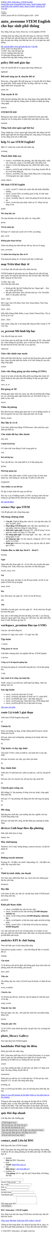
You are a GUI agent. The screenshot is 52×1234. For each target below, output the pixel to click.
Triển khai (21, 1220)
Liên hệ (38, 1220)
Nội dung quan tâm (8, 1203)
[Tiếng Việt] (2, 11)
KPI (26, 1220)
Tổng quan (5, 1220)
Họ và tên (4, 1185)
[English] (4, 11)
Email (3, 1190)
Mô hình (13, 1220)
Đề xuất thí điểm (7, 46)
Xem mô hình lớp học (22, 46)
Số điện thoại (6, 1192)
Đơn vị (3, 1187)
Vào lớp (4, 9)
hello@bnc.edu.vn (19, 1165)
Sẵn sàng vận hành (8, 707)
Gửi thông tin (6, 1206)
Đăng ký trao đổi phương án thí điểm (15, 1095)
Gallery (31, 1220)
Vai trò (3, 1182)
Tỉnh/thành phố (7, 1195)
